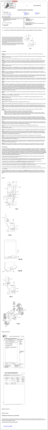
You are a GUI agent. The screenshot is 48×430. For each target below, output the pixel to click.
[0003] (11, 426)
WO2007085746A (7, 426)
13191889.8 (9, 14)
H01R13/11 (25, 14)
